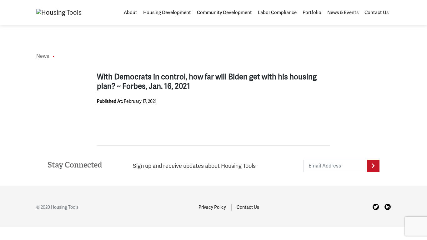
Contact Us (376, 12)
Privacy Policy (212, 207)
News (42, 56)
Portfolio (312, 12)
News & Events (343, 12)
